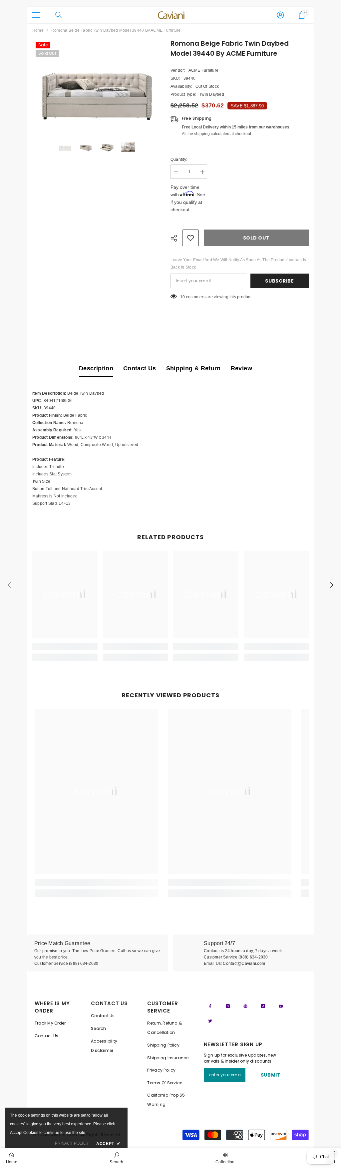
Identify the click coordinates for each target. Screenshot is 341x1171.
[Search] (59, 15)
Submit (271, 1075)
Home (38, 30)
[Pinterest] (245, 1006)
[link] (65, 646)
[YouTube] (280, 1006)
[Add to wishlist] (190, 238)
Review (241, 368)
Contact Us (139, 368)
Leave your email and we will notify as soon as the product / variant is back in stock (238, 264)
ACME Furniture (203, 70)
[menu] (36, 15)
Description (96, 368)
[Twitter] (210, 1021)
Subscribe (279, 281)
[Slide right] (331, 585)
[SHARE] (176, 238)
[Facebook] (210, 1006)
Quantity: (178, 159)
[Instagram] (227, 1006)
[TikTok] (263, 1006)
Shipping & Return (193, 368)
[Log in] (280, 15)
